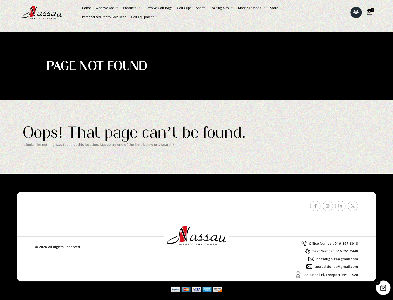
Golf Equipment (142, 17)
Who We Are (105, 8)
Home (86, 8)
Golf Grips (184, 8)
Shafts (200, 8)
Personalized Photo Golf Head (104, 17)
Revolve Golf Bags (158, 8)
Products (129, 8)
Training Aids (219, 8)
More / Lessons (249, 8)
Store (274, 8)
